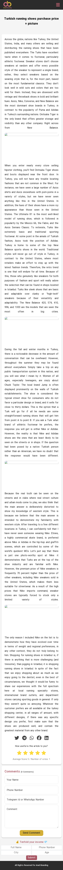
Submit (31, 857)
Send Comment (31, 833)
